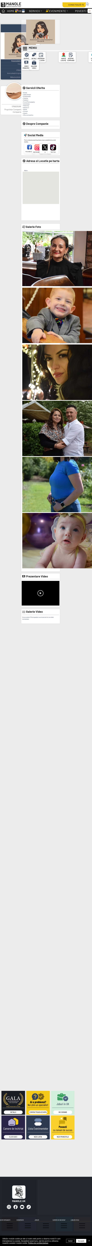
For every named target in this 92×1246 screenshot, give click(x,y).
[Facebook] (15, 1207)
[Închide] (89, 1241)
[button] (87, 3)
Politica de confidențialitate (38, 1243)
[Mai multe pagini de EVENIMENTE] (67, 10)
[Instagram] (9, 1207)
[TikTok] (29, 1207)
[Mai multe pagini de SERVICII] (41, 10)
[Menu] (28, 1226)
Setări (70, 1241)
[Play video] (40, 593)
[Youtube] (22, 1207)
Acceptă (81, 1241)
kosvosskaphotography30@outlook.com (20, 73)
